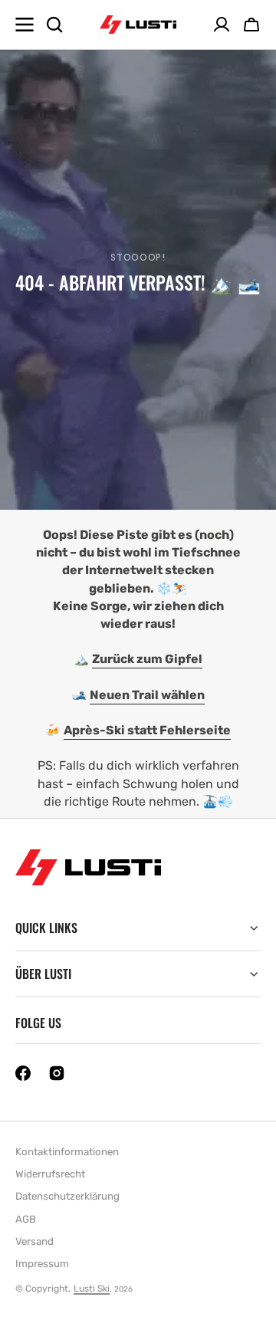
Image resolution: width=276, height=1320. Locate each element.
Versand (34, 1241)
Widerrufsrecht (50, 1174)
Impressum (42, 1263)
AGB (25, 1219)
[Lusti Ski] (138, 24)
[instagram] (57, 1073)
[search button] (54, 24)
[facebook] (23, 1073)
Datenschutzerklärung (67, 1196)
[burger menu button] (24, 24)
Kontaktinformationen (67, 1151)
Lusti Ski (92, 1288)
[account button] (221, 24)
